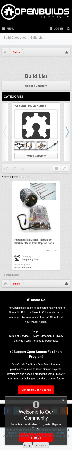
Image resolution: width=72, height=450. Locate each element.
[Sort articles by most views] (23, 168)
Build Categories (15, 37)
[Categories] (56, 169)
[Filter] (64, 169)
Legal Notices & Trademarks (41, 340)
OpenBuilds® (12, 274)
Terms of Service (19, 336)
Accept (27, 445)
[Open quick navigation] (66, 52)
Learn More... (41, 445)
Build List (37, 37)
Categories (14, 96)
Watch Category (36, 155)
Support (36, 331)
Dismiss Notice (67, 63)
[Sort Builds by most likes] (14, 168)
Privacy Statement (41, 336)
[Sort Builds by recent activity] (6, 168)
